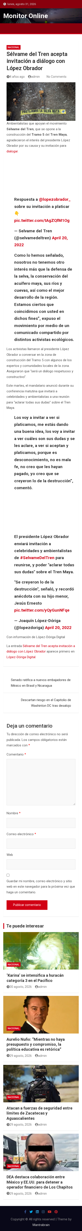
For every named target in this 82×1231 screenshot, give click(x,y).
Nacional (13, 47)
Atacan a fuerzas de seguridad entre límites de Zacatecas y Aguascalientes (39, 1113)
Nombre (14, 813)
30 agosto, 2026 (21, 986)
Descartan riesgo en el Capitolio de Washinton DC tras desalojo (46, 703)
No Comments (56, 76)
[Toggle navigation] (8, 28)
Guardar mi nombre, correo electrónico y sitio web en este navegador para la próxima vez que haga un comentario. (41, 886)
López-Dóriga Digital (21, 657)
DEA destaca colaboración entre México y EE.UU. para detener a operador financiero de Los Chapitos (40, 1182)
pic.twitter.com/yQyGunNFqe (42, 610)
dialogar (12, 151)
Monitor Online (25, 16)
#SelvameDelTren (37, 557)
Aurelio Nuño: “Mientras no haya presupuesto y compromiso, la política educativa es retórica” (36, 1044)
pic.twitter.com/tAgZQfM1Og (42, 220)
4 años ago (17, 76)
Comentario (16, 754)
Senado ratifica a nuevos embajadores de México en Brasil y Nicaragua (41, 683)
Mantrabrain (41, 1225)
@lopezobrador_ (55, 199)
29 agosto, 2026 (21, 1055)
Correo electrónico (21, 834)
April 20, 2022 (58, 627)
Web (10, 855)
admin (35, 76)
